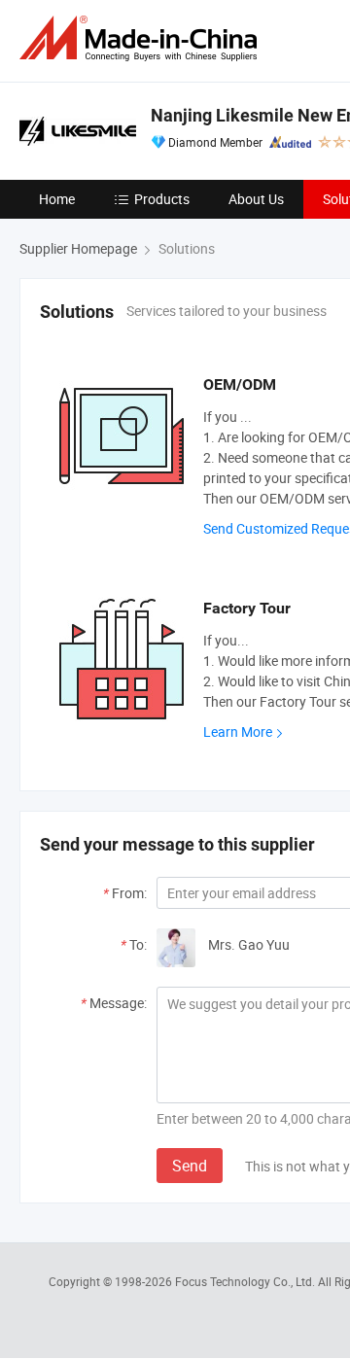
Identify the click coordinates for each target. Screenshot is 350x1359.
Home (57, 199)
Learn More (237, 731)
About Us (256, 199)
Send (189, 1165)
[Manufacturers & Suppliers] (141, 38)
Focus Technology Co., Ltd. (246, 1281)
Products (162, 199)
